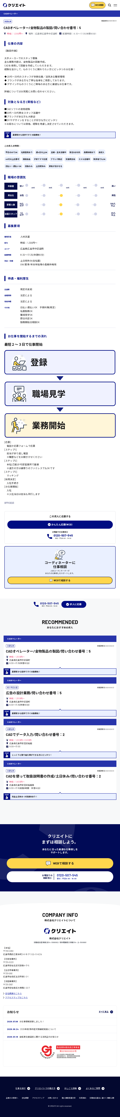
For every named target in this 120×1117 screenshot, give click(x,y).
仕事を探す (20, 1088)
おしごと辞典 (70, 1088)
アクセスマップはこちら (16, 997)
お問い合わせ (53, 1098)
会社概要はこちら (13, 993)
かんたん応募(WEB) (61, 524)
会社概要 (25, 1098)
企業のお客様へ (12, 1098)
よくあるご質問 (93, 1088)
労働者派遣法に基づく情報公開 (102, 1098)
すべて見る (104, 1011)
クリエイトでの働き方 (45, 1088)
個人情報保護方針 (69, 1098)
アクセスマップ (38, 1098)
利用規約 (82, 1098)
